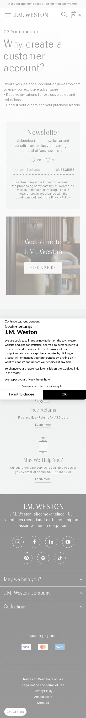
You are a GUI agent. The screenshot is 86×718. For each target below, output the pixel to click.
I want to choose (21, 394)
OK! (65, 394)
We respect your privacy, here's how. (27, 379)
